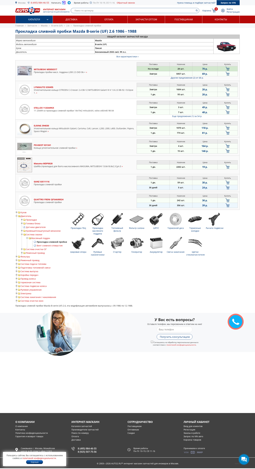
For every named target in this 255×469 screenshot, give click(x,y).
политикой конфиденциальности (181, 345)
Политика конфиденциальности (31, 433)
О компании (21, 426)
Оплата (108, 19)
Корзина (206, 10)
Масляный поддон (40, 238)
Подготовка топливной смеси (35, 267)
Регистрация (233, 11)
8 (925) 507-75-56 (87, 451)
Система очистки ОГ (36, 249)
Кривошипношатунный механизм (43, 230)
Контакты (221, 19)
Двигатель (26, 216)
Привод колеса (28, 278)
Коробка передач (29, 275)
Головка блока (33, 223)
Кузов (23, 212)
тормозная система (30, 282)
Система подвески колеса (34, 286)
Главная (19, 25)
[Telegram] (70, 3)
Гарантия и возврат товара (29, 436)
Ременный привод (35, 253)
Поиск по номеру (80, 433)
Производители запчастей (85, 429)
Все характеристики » (127, 56)
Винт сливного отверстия (50, 245)
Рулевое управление (31, 289)
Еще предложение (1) (187, 116)
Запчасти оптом (146, 19)
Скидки (131, 433)
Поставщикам (183, 19)
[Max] (64, 3)
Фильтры (25, 256)
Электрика (26, 293)
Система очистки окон (32, 300)
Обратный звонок (126, 2)
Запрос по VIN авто (193, 436)
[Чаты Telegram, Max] (244, 459)
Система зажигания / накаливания (38, 297)
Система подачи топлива (33, 264)
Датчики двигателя (36, 227)
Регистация (189, 429)
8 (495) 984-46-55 (40, 2)
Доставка (71, 19)
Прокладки (31, 219)
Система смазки (34, 234)
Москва (22, 2)
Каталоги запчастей (81, 426)
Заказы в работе (192, 433)
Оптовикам (133, 429)
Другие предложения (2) (187, 77)
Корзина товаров (192, 439)
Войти (230, 9)
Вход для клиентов (193, 426)
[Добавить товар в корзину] (227, 69)
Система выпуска (29, 271)
